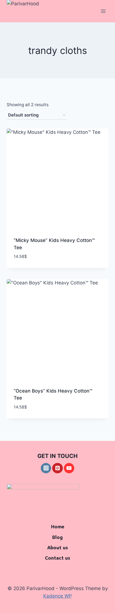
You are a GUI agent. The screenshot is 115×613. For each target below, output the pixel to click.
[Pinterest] (57, 468)
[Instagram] (46, 468)
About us (57, 547)
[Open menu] (103, 11)
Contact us (57, 558)
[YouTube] (69, 468)
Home (57, 526)
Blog (57, 537)
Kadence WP (57, 596)
